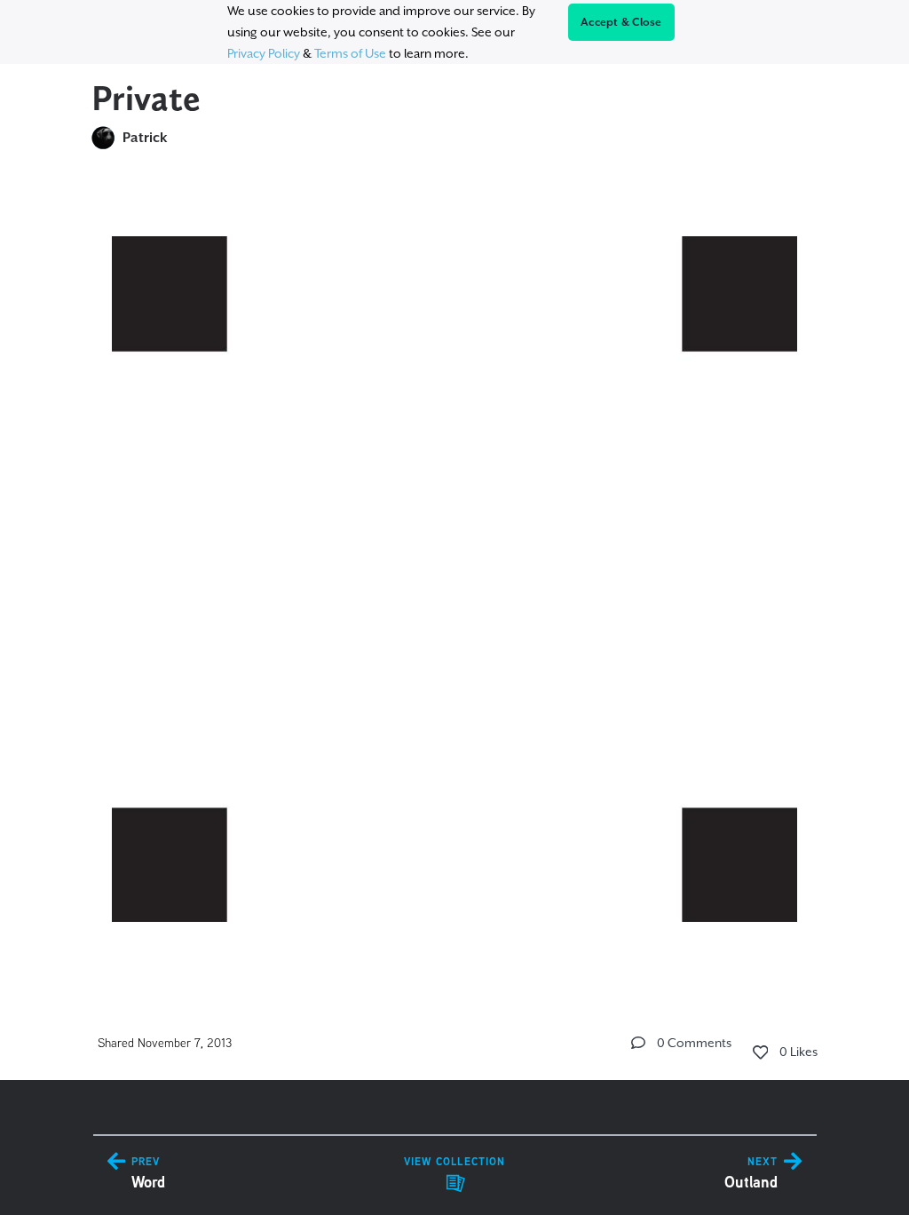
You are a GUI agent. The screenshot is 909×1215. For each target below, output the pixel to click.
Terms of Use (350, 53)
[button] (638, 1043)
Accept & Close (621, 22)
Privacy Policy (263, 53)
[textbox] (455, 571)
